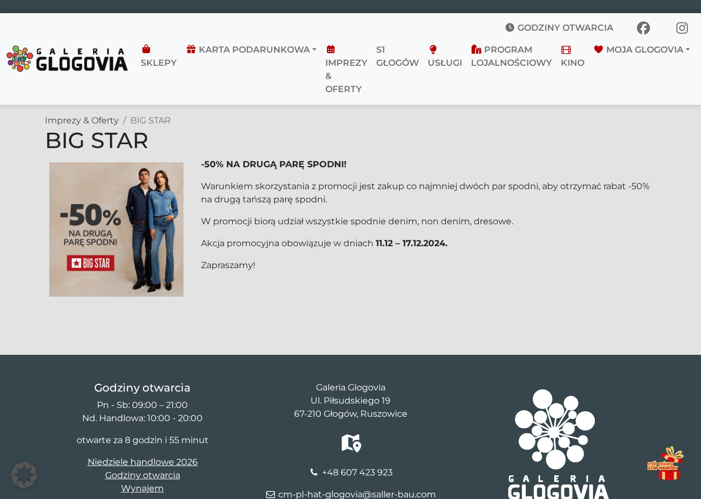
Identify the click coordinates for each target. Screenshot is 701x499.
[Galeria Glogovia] (67, 52)
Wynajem (142, 488)
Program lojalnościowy (511, 56)
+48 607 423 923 (357, 472)
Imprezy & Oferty (346, 76)
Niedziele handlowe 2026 (143, 462)
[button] (24, 475)
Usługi (445, 63)
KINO (572, 63)
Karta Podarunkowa (253, 49)
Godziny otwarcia (564, 27)
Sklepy (159, 63)
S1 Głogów (397, 56)
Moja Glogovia (643, 49)
